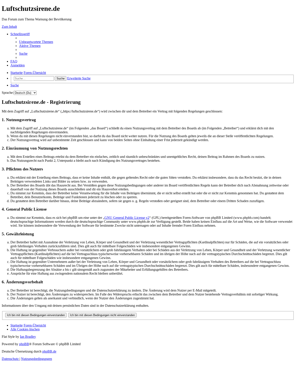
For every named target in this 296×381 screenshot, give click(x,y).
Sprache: (8, 92)
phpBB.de (49, 351)
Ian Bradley (28, 336)
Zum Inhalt (9, 26)
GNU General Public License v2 (126, 217)
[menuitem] (36, 42)
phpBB (24, 344)
